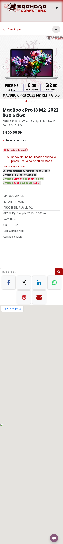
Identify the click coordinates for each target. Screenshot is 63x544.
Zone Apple (14, 29)
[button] (56, 29)
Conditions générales (14, 166)
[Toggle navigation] (6, 17)
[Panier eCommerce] (56, 7)
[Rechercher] (59, 271)
